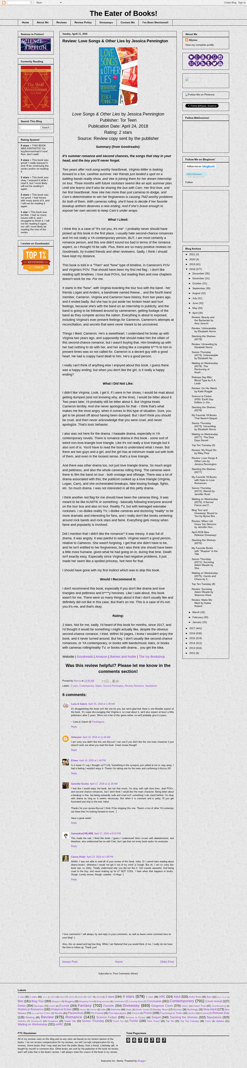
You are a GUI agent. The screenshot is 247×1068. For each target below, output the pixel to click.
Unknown (76, 737)
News (34, 1013)
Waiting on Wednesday (32, 1024)
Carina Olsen (78, 856)
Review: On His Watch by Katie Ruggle (204, 390)
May (195, 308)
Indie (103, 1009)
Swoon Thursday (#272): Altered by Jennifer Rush (203, 491)
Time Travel (153, 1021)
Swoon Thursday (93, 1020)
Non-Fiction (45, 1013)
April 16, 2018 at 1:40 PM (92, 760)
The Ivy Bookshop (152, 656)
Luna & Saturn (79, 704)
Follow (189, 182)
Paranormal (75, 1013)
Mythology (192, 1009)
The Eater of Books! (123, 13)
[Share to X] (110, 681)
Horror (83, 1009)
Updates (220, 1021)
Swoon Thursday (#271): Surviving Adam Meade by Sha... (203, 564)
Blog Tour (37, 1001)
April (195, 312)
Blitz (20, 1001)
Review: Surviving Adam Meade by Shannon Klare (202, 592)
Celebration (119, 1001)
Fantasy (85, 1005)
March (196, 612)
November (198, 278)
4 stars (129, 996)
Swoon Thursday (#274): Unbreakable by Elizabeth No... (205, 355)
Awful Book (195, 997)
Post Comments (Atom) (125, 973)
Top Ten (170, 1021)
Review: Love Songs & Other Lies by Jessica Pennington (204, 461)
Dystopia (38, 1006)
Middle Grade (142, 1009)
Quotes (191, 1013)
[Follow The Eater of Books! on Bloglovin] (201, 168)
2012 (192, 653)
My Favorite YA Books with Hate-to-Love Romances (204, 480)
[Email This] (103, 681)
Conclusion (154, 1001)
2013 (192, 648)
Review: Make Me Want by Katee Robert (202, 602)
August (196, 293)
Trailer (208, 1021)
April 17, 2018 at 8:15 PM (107, 833)
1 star (21, 997)
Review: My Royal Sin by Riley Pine (204, 452)
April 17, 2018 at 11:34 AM (104, 783)
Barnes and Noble (123, 656)
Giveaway (131, 1005)
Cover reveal (213, 1001)
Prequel (136, 1013)
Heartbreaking (219, 1006)
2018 (192, 269)
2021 (192, 254)
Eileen (74, 760)
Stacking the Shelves (184, 1017)
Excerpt (64, 1005)
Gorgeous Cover (162, 1005)
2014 (192, 643)
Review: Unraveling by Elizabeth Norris (204, 346)
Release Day (220, 1013)
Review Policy (83, 22)
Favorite (108, 1005)
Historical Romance (30, 1009)
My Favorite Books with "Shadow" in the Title (205, 551)
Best (209, 997)
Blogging (69, 1001)
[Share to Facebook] (114, 681)
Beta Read (222, 997)
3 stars (109, 996)
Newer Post (69, 961)
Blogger (141, 1061)
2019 (192, 264)
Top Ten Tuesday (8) (203, 584)
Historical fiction (61, 1009)
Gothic (185, 1006)
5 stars (149, 997)
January (197, 622)
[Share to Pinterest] (117, 681)
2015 (192, 638)
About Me (43, 22)
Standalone (151, 685)
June (195, 303)
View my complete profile (199, 44)
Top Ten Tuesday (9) (203, 445)
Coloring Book (136, 1001)
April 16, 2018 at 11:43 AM (96, 737)
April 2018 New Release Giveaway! (204, 534)
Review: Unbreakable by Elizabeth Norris (204, 330)
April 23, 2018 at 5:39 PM (100, 856)
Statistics (22, 1021)
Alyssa (193, 39)
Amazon (101, 656)
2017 (192, 628)
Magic (129, 1009)
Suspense (53, 1021)
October (197, 283)
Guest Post (199, 1006)
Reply (74, 726)
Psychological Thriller (171, 1013)
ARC (162, 996)
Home (25, 22)
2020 (192, 259)
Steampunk (36, 1021)
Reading (204, 1013)
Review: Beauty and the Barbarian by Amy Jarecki (203, 320)
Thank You (118, 1021)
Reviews (61, 22)
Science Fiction (106, 1017)
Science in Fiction (135, 1017)
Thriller (133, 1020)
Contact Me (128, 22)
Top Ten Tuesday (189, 1021)
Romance (139, 685)
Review (128, 685)
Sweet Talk (70, 1021)
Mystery (177, 1009)
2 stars (74, 685)
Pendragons (98, 721)
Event (52, 1006)
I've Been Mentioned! (155, 22)
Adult (177, 996)
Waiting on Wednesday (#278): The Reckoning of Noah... (205, 368)
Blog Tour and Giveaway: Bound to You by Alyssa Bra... (204, 513)
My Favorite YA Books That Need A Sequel (204, 417)
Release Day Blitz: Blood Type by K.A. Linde (204, 380)
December (198, 273)
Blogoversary (103, 1001)
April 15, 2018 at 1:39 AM (101, 704)
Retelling (30, 1017)
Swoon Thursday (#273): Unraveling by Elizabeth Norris (204, 426)
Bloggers (56, 1001)
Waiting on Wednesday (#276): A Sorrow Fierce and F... (205, 502)
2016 (192, 633)
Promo (147, 1013)
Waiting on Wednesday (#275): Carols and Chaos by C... (205, 576)
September (199, 288)
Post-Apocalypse (117, 1013)
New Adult (210, 1009)
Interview (115, 1009)
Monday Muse (160, 1009)
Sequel (156, 1017)
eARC (59, 1024)
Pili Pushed (97, 1013)
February (198, 617)
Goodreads (85, 656)
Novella (58, 1013)
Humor (93, 1009)
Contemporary (86, 685)
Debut (98, 685)
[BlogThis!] (107, 681)
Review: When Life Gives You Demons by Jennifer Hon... (204, 524)
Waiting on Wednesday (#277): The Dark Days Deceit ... (205, 437)
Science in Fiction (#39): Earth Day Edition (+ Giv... (202, 399)
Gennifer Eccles (80, 783)
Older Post (167, 961)
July (195, 298)
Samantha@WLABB (82, 833)
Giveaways (106, 22)
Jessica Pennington (113, 685)
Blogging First (86, 1001)
